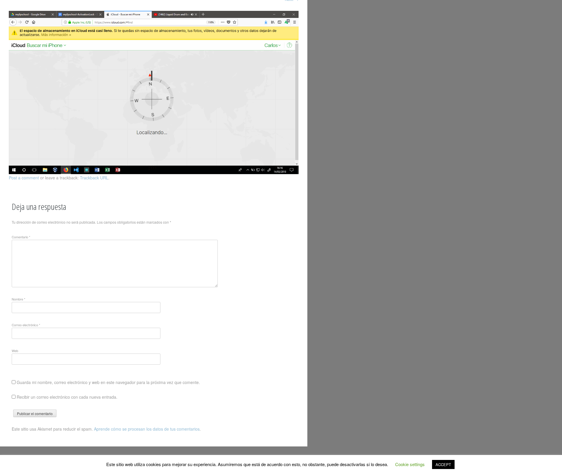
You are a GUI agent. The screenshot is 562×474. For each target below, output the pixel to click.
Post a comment (24, 178)
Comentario (21, 237)
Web (15, 350)
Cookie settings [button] (410, 464)
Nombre (18, 299)
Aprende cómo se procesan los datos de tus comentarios (147, 429)
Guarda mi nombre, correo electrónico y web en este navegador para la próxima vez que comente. (108, 382)
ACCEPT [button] (443, 464)
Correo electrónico (26, 324)
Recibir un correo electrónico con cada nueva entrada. (67, 397)
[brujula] (154, 172)
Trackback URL (94, 178)
